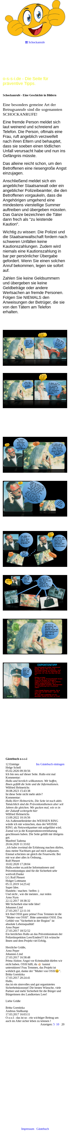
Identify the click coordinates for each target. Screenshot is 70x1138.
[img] (35, 18)
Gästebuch (42, 1128)
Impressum (28, 1128)
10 (57, 1024)
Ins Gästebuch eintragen (50, 764)
